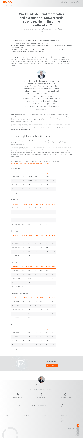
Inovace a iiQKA (33, 5)
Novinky (12, 10)
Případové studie (26, 415)
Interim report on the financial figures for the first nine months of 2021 (29, 10)
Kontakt (6, 415)
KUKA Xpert (44, 415)
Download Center (45, 417)
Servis (27, 5)
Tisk (61, 418)
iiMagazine (62, 420)
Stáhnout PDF (51, 365)
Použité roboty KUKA (27, 417)
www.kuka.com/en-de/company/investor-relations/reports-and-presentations (30, 163)
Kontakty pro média (8, 417)
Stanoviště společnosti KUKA (65, 417)
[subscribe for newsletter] (62, 405)
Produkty (5, 5)
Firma (40, 5)
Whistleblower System (64, 421)
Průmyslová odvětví (13, 5)
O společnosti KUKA (64, 415)
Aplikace (21, 5)
